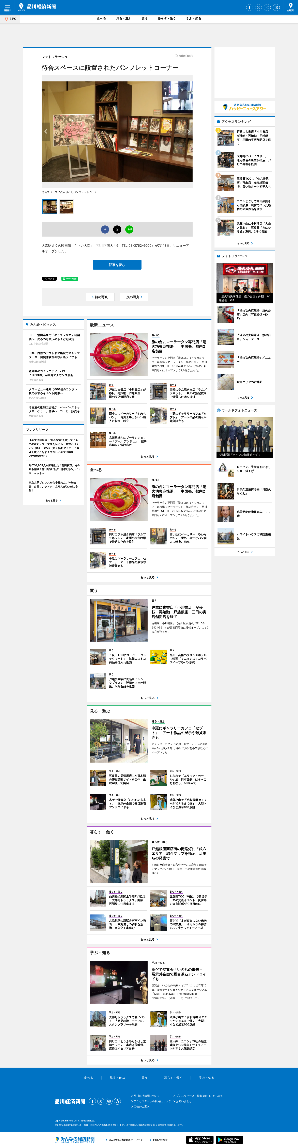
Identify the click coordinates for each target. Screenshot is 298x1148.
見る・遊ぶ (123, 18)
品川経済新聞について (147, 1095)
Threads (276, 7)
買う (144, 18)
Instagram (267, 7)
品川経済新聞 (37, 7)
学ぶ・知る (193, 18)
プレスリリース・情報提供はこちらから (199, 1095)
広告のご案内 (142, 1106)
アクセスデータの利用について (152, 1101)
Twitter (258, 7)
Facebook (249, 7)
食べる (101, 18)
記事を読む (117, 265)
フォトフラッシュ (55, 57)
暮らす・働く (167, 18)
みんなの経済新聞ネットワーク (74, 1140)
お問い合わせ (184, 1101)
